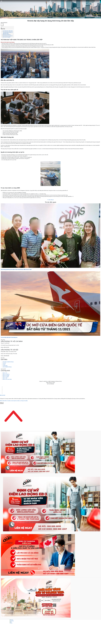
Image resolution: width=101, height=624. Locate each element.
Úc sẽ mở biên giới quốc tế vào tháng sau (9, 337)
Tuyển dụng (5, 365)
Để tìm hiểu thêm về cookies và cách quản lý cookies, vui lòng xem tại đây (14, 400)
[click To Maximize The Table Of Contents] (2, 24)
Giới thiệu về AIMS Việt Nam (8, 361)
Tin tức (4, 364)
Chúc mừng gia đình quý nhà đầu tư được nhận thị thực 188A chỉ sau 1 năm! (16, 269)
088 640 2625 (2, 395)
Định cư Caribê (6, 376)
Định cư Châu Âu (6, 374)
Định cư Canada (6, 375)
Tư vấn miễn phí (50, 199)
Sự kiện (4, 363)
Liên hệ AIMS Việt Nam (7, 366)
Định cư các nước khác (7, 379)
